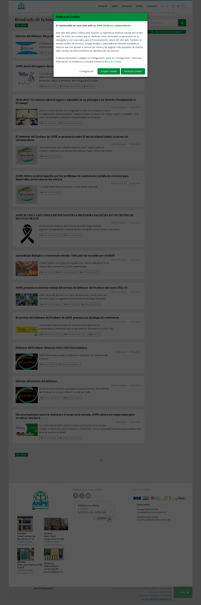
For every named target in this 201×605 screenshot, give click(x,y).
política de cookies (112, 61)
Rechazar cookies (133, 71)
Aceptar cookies (109, 71)
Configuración (86, 71)
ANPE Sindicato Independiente (114, 25)
